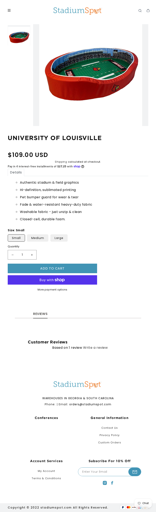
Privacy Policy (110, 435)
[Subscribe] (134, 472)
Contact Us (109, 428)
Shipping (61, 161)
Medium (37, 238)
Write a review (95, 347)
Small (16, 238)
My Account (46, 471)
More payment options (52, 289)
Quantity (13, 246)
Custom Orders (109, 442)
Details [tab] (16, 172)
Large (59, 238)
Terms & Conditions (46, 478)
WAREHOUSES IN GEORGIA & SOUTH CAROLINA (78, 398)
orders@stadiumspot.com (90, 404)
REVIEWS (40, 313)
